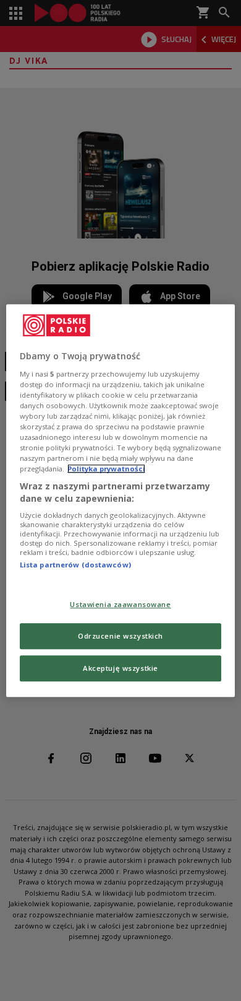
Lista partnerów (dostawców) (75, 565)
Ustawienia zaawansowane (120, 604)
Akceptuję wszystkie (120, 668)
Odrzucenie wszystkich (120, 635)
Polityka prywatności (106, 468)
